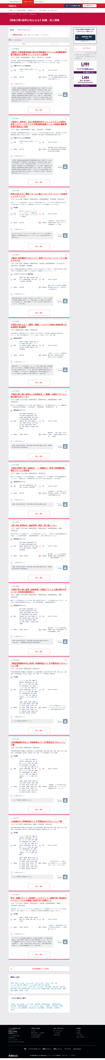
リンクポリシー (73, 1055)
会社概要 (78, 1030)
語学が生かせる (33, 14)
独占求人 (13, 1009)
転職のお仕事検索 (12, 1031)
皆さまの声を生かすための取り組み (16, 1041)
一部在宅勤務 (49, 1007)
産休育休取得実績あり (23, 1005)
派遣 (25, 1049)
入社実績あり (57, 1007)
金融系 (64, 988)
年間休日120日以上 (56, 1004)
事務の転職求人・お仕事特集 (37, 1032)
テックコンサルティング (34, 1049)
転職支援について (12, 1033)
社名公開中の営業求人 (36, 1035)
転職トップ (12, 10)
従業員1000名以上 (46, 1004)
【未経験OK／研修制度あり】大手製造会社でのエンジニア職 (36, 821)
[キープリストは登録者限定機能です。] (65, 49)
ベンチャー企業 (29, 1004)
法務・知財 (62, 986)
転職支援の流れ (84, 41)
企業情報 (78, 1028)
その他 (26, 990)
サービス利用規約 (56, 1055)
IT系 (56, 983)
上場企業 (13, 1004)
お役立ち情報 (42, 10)
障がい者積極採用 (23, 1007)
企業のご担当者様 (80, 1037)
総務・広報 (55, 986)
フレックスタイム (34, 1005)
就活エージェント (58, 1049)
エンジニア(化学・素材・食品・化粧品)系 (39, 984)
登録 (74, 5)
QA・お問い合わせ (52, 10)
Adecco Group (77, 1049)
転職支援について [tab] (32, 10)
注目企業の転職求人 (35, 1037)
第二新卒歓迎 (55, 1005)
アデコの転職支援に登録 (14, 1028)
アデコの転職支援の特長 (13, 1035)
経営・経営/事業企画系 (24, 988)
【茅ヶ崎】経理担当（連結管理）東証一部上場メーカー (34, 525)
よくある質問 (57, 1032)
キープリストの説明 (96, 53)
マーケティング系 (39, 983)
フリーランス (14, 1007)
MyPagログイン (12, 1030)
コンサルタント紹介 (12, 1039)
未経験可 (48, 1005)
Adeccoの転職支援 (12, 14)
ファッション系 (29, 983)
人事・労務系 (48, 986)
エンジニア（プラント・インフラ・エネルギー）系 (23, 986)
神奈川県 (25, 14)
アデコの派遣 (79, 1035)
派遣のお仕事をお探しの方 (15, 1)
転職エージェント (47, 1049)
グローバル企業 (20, 1004)
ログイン (90, 5)
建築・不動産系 (14, 990)
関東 (20, 14)
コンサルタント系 (35, 988)
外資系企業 (37, 1004)
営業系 (12, 983)
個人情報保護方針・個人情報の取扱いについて (40, 1055)
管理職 (61, 1005)
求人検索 (33, 1030)
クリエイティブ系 (49, 983)
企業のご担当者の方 (39, 1)
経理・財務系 (14, 988)
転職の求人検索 (21, 10)
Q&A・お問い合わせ (58, 1028)
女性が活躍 (13, 1005)
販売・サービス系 (19, 983)
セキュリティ (65, 1055)
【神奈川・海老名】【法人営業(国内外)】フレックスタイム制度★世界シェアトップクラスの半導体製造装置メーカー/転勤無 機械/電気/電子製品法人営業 (39, 124)
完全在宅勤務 (41, 1007)
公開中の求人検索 (35, 1028)
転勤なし (42, 1005)
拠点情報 (78, 1032)
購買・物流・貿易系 (56, 988)
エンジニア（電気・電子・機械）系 (19, 984)
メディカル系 (40, 986)
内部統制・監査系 (45, 988)
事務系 (21, 990)
